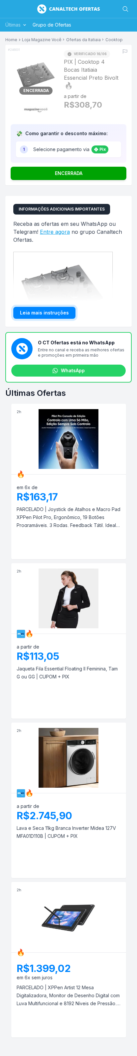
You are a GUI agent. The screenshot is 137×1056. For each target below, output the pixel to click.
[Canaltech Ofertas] (68, 9)
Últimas (13, 25)
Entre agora (55, 231)
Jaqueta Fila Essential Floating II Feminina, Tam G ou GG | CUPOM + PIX (67, 672)
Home (11, 40)
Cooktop (114, 40)
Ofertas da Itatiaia (83, 40)
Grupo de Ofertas (52, 25)
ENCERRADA (68, 173)
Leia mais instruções (44, 312)
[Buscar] (125, 9)
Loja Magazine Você (42, 40)
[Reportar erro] (125, 51)
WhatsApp (73, 370)
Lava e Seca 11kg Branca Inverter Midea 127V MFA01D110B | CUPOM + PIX (66, 832)
